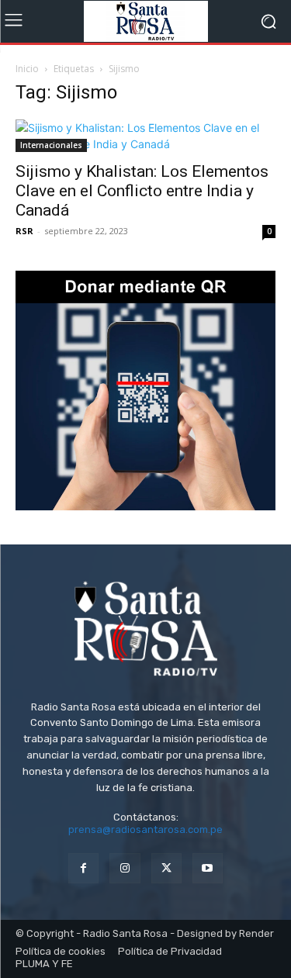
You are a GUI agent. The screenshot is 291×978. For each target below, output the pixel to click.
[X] (166, 868)
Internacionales (51, 145)
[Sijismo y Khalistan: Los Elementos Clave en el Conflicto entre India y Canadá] (145, 135)
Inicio (27, 68)
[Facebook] (83, 868)
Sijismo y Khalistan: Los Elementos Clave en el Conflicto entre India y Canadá (142, 190)
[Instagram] (124, 868)
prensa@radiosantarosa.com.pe (145, 829)
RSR (24, 231)
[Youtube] (207, 868)
